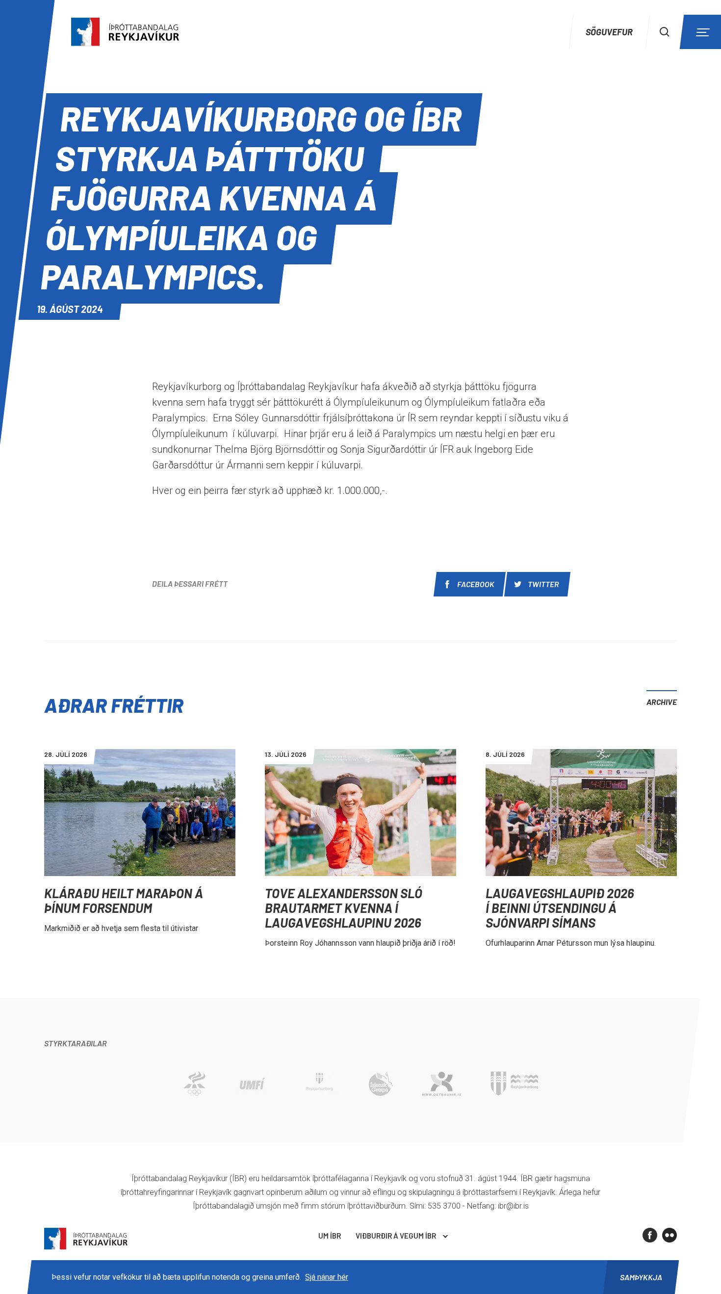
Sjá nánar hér (326, 1277)
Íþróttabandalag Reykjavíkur (86, 1239)
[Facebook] (650, 1235)
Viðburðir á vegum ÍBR (396, 1235)
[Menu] (701, 32)
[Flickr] (669, 1235)
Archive (661, 701)
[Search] (664, 32)
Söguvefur (609, 31)
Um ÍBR (329, 1235)
